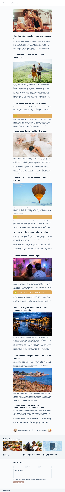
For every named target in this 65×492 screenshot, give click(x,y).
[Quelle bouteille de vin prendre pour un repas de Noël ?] (12, 446)
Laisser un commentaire (18, 482)
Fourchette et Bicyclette (10, 3)
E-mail (28, 466)
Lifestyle (15, 38)
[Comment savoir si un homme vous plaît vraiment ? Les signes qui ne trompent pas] (32, 446)
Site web (41, 466)
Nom (15, 466)
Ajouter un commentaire (18, 470)
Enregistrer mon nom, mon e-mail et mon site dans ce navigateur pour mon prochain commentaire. (30, 479)
